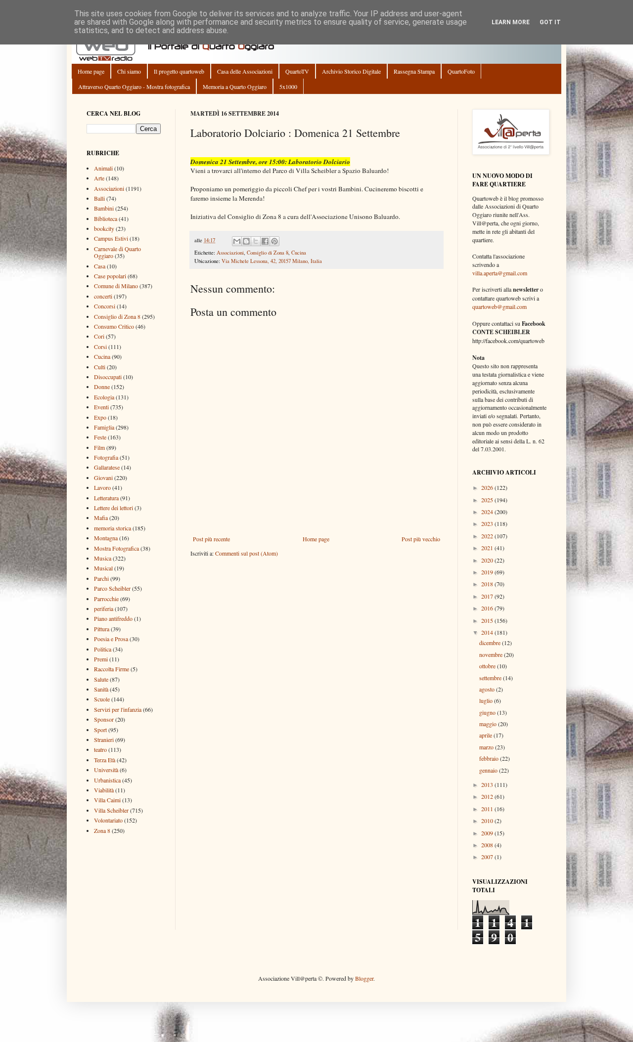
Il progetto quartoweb (179, 71)
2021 (488, 548)
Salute (101, 679)
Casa (99, 266)
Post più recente (211, 539)
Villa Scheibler (111, 810)
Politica (102, 649)
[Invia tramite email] (237, 241)
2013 (488, 784)
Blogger (364, 978)
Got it (550, 22)
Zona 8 (102, 830)
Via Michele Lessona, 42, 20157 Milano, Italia (272, 261)
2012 (488, 796)
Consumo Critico (114, 326)
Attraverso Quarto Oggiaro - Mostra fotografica (134, 86)
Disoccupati (108, 377)
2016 (488, 608)
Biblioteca (105, 218)
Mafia (101, 517)
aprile (486, 735)
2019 (488, 572)
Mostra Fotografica (116, 548)
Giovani (103, 477)
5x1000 (288, 86)
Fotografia (106, 457)
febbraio (489, 758)
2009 (488, 833)
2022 (488, 536)
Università (106, 770)
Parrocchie (106, 599)
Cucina (298, 252)
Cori (99, 336)
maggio (488, 724)
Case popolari (110, 276)
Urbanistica (107, 780)
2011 (488, 809)
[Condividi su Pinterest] (274, 241)
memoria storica (112, 528)
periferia (103, 608)
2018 (488, 584)
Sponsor (104, 719)
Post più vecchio (421, 539)
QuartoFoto (461, 71)
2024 (488, 512)
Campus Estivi (111, 238)
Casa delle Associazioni (244, 71)
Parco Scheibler (112, 588)
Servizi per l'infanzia (117, 709)
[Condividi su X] (256, 241)
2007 (488, 857)
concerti (103, 296)
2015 (488, 620)
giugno (488, 712)
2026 (488, 487)
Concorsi (104, 306)
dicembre (490, 643)
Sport (100, 730)
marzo (487, 747)
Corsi (100, 346)
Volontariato (108, 820)
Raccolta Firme (111, 669)
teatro (100, 749)
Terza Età (104, 760)
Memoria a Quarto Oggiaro (235, 86)
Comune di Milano (116, 286)
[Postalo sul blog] (246, 241)
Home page (91, 71)
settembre (491, 678)
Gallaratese (107, 467)
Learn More (511, 22)
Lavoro (102, 487)
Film (99, 447)
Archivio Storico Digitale (351, 71)
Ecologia (104, 397)
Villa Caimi (107, 800)
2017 (488, 596)
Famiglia (104, 427)
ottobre (488, 666)
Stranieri (104, 739)
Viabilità (104, 790)
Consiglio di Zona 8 (267, 252)
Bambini (104, 208)
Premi (101, 659)
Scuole (102, 699)
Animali (103, 168)
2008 (488, 845)
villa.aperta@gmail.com (499, 273)
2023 (488, 523)
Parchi (101, 578)
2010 (488, 821)
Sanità (101, 689)
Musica (102, 558)
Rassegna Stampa (414, 71)
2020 (488, 560)
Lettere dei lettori (113, 508)
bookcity (104, 228)
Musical (103, 568)
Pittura (101, 629)
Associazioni (230, 252)
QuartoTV (297, 71)
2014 (488, 632)
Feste (100, 437)
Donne (102, 387)
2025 (488, 500)
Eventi (101, 407)
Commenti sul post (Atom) (246, 553)
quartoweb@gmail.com (499, 306)
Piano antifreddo (113, 618)
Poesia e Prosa (111, 639)
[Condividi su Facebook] (265, 241)
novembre (491, 654)
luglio (486, 700)
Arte (99, 178)
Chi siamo (129, 71)
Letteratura (106, 498)
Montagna (106, 538)
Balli (99, 198)
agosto (487, 689)
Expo (100, 417)
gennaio (489, 770)
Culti (99, 367)
